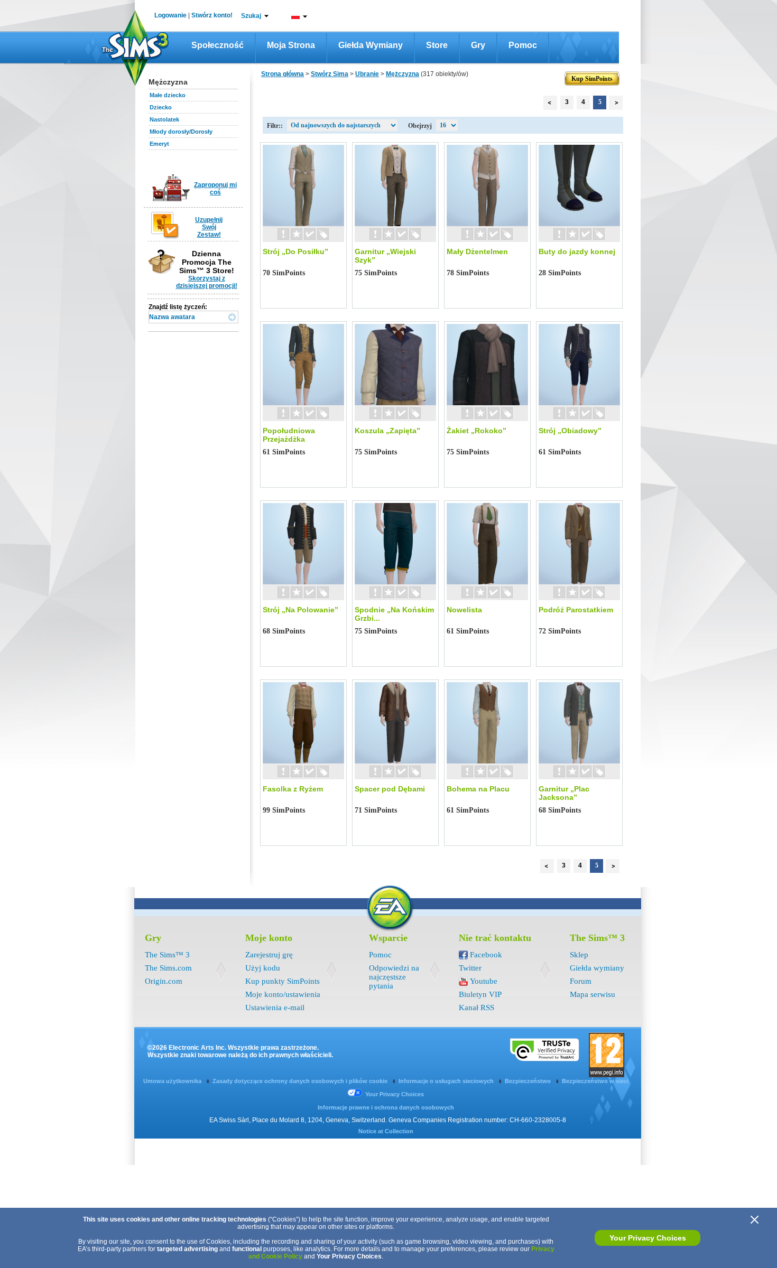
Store (437, 45)
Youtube (483, 981)
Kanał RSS (476, 1007)
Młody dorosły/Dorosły (181, 131)
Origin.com (163, 981)
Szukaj (251, 16)
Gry (478, 45)
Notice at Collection (385, 1131)
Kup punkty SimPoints (282, 981)
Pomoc (522, 45)
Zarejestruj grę (269, 954)
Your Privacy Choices (647, 1238)
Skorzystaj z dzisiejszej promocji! (206, 282)
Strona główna (282, 74)
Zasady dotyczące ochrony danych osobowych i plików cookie (300, 1081)
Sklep (579, 954)
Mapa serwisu (592, 994)
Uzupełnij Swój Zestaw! (209, 227)
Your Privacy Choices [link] (394, 1094)
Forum (580, 981)
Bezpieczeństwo (528, 1081)
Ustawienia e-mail (274, 1007)
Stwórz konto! (212, 15)
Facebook (486, 954)
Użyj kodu (262, 968)
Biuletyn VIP (480, 994)
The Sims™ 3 (167, 954)
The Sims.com (168, 968)
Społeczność (217, 45)
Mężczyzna (402, 74)
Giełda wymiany (370, 45)
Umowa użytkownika (173, 1081)
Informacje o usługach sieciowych (447, 1081)
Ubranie (367, 74)
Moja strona (291, 45)
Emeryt (159, 144)
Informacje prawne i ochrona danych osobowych (386, 1107)
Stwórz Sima (329, 74)
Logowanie (170, 15)
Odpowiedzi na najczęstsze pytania (394, 977)
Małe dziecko (168, 95)
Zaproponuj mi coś (215, 188)
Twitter (470, 968)
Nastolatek (164, 119)
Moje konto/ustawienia (282, 994)
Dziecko (161, 107)
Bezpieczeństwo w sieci (595, 1081)
